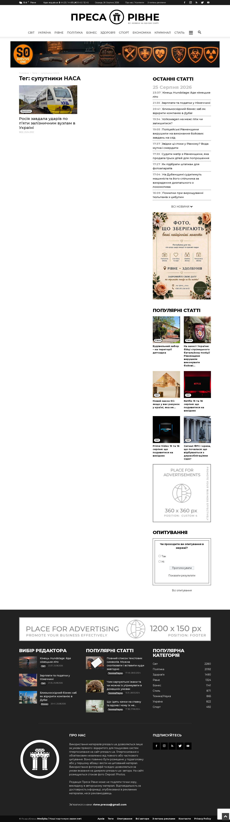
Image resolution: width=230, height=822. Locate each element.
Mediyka (42, 818)
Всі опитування (182, 590)
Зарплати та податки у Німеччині (186, 102)
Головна (24, 73)
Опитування (124, 818)
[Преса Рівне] (115, 17)
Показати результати (181, 575)
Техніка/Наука (162, 696)
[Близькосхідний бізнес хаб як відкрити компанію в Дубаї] (28, 697)
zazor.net (75, 818)
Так (164, 556)
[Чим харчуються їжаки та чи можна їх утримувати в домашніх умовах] (95, 686)
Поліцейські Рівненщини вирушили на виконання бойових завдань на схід (178, 133)
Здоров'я (107, 32)
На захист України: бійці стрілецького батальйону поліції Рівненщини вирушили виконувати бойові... (197, 356)
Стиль (179, 32)
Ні (163, 561)
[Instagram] (190, 2)
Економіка (142, 32)
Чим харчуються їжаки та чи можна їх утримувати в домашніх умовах (124, 685)
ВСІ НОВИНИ (180, 206)
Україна (44, 32)
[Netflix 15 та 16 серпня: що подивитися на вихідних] (197, 384)
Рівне (58, 32)
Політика (75, 32)
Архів (101, 818)
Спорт (124, 32)
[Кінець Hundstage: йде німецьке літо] (28, 662)
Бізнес (91, 32)
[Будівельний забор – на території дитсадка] (166, 329)
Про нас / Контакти (134, 2)
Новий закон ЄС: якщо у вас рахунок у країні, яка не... (166, 404)
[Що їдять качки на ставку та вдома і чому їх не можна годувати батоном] (95, 706)
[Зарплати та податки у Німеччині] (28, 680)
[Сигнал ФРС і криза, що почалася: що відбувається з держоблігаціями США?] (197, 429)
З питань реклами (157, 2)
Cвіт (31, 32)
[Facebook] (184, 2)
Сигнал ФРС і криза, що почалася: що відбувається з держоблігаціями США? (197, 452)
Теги (34, 73)
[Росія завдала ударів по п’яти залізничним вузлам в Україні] (48, 99)
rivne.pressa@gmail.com (109, 804)
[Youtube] (208, 2)
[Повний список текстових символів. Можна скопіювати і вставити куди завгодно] (95, 662)
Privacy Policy (202, 818)
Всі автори (142, 818)
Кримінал (163, 32)
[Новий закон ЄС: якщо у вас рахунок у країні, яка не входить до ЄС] (166, 384)
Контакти (185, 818)
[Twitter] (202, 2)
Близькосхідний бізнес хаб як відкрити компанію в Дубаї (58, 696)
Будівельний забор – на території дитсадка (166, 349)
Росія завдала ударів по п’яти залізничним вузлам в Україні (47, 123)
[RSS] (196, 2)
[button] (190, 32)
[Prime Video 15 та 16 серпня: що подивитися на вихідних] (166, 429)
